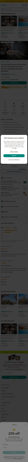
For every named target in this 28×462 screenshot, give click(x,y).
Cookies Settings (14, 151)
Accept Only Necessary (14, 159)
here (15, 148)
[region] (14, 149)
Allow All (14, 155)
